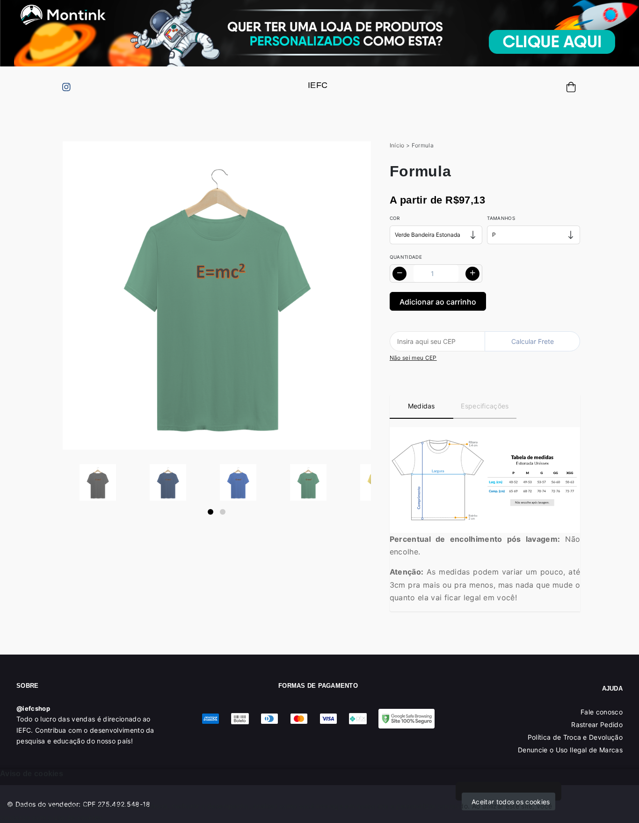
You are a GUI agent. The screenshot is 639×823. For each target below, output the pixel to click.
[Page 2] (222, 512)
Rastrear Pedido (597, 724)
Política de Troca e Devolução (575, 737)
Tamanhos (501, 218)
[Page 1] (210, 512)
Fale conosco (602, 712)
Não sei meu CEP (413, 357)
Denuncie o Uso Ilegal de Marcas (570, 750)
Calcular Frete (532, 341)
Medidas (421, 406)
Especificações (484, 406)
